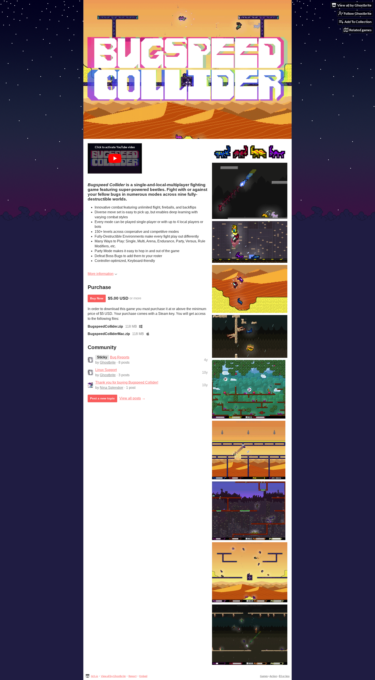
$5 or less (284, 676)
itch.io (94, 676)
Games (264, 676)
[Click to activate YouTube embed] (115, 158)
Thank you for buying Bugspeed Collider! (126, 382)
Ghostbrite (108, 362)
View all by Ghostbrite (113, 676)
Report (132, 676)
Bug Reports (119, 357)
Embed (143, 676)
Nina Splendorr (111, 387)
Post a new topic (102, 398)
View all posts (130, 398)
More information (100, 274)
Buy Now (96, 298)
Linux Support (106, 370)
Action (273, 676)
